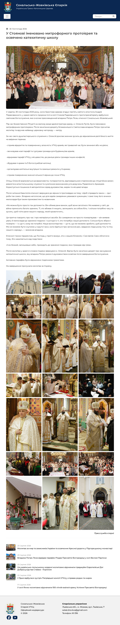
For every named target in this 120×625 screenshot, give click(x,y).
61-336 (75, 613)
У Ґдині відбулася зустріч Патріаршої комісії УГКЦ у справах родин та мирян (54, 578)
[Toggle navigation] (7, 16)
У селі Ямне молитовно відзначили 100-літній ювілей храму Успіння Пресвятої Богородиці (62, 587)
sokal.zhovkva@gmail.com (75, 610)
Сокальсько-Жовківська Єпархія (41, 5)
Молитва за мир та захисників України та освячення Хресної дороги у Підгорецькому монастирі (64, 548)
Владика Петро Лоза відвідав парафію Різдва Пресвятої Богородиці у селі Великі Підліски (62, 558)
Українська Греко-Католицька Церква (34, 8)
